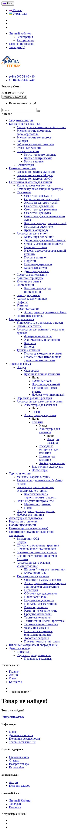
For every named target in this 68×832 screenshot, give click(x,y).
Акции (13, 782)
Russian (17, 10)
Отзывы (14, 760)
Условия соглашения (22, 742)
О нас (12, 731)
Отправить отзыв (13, 716)
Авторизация (25, 40)
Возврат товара (19, 764)
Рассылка (15, 807)
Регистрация (25, 36)
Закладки (15, 804)
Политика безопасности (24, 738)
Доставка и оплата (21, 735)
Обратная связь (19, 757)
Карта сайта (16, 767)
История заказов (19, 785)
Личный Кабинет (20, 800)
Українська (19, 13)
